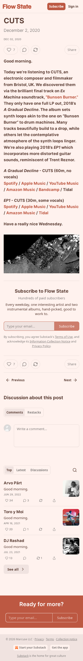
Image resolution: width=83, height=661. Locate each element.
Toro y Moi (14, 511)
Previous (18, 380)
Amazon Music (20, 189)
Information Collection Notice (50, 341)
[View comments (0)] (24, 49)
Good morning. (16, 489)
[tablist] (24, 412)
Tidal (43, 213)
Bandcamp (49, 189)
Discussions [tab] (39, 470)
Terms (50, 639)
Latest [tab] (21, 470)
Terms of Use (64, 337)
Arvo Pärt (13, 483)
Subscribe (56, 6)
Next (67, 380)
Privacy (39, 639)
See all (13, 569)
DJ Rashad (14, 540)
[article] (41, 491)
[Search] (74, 470)
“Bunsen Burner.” (62, 97)
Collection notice (66, 639)
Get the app (60, 647)
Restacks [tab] (34, 412)
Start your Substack (32, 647)
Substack (23, 656)
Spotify (11, 183)
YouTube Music (64, 183)
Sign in (73, 6)
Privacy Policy (41, 346)
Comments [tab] (14, 412)
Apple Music (33, 183)
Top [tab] (9, 470)
